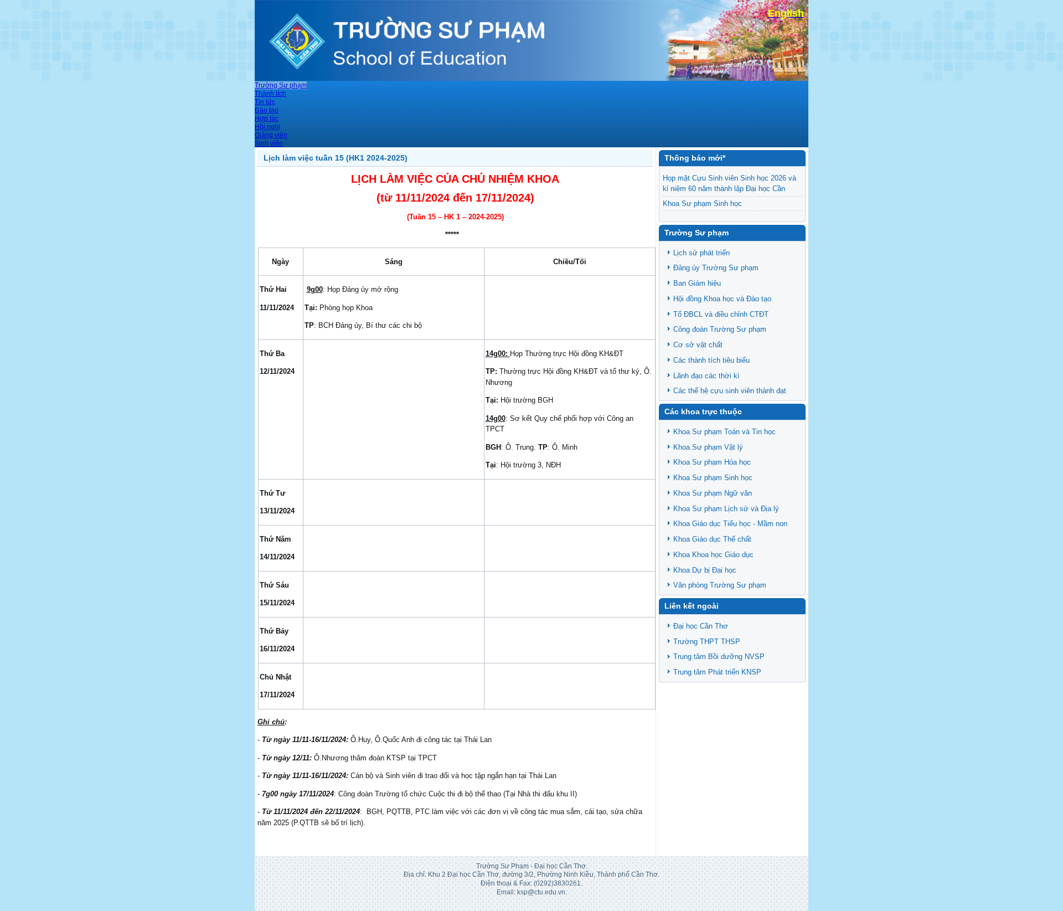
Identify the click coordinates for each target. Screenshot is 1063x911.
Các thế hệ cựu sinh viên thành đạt (729, 391)
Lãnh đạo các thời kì (706, 376)
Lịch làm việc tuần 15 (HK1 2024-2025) (335, 157)
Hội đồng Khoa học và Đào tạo (722, 299)
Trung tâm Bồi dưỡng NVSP (719, 656)
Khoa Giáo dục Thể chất (712, 539)
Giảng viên (271, 135)
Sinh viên (269, 143)
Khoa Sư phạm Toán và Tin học (724, 432)
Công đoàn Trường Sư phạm (719, 329)
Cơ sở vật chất (698, 345)
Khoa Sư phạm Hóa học (712, 462)
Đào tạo (266, 110)
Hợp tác (266, 118)
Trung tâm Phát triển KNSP (717, 672)
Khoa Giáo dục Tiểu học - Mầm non (730, 523)
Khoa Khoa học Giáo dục (713, 554)
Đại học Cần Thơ (700, 626)
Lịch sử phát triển (701, 253)
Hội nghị (267, 127)
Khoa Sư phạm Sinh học (702, 203)
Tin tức (265, 102)
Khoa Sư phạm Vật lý (708, 447)
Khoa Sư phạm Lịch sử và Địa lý (726, 509)
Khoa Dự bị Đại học (704, 570)
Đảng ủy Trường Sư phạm (715, 268)
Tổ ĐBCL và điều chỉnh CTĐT (720, 314)
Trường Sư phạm (281, 85)
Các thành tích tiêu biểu (711, 360)
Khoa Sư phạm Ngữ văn (712, 493)
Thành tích (270, 93)
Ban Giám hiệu (697, 283)
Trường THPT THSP (706, 641)
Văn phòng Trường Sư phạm (719, 585)
